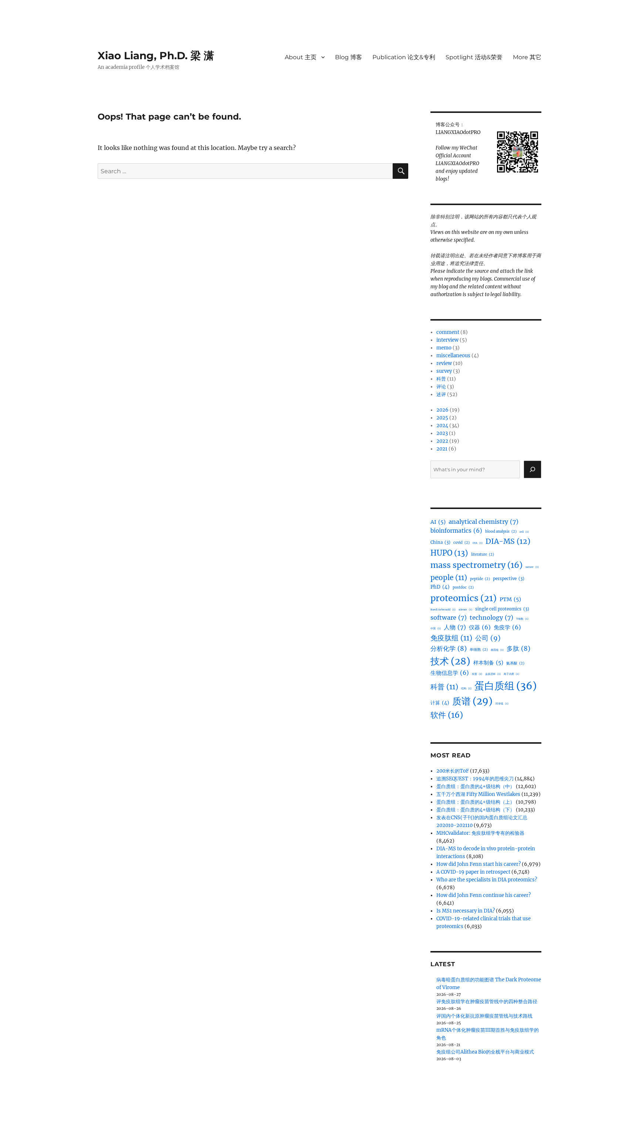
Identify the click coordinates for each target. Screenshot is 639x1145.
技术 (450, 661)
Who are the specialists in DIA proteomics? (486, 880)
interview (447, 340)
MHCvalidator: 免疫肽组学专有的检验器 (480, 833)
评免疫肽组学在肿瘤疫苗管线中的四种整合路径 (486, 1001)
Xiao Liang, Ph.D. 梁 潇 (156, 55)
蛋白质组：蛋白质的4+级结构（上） (475, 802)
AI (438, 522)
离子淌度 (511, 674)
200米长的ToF (452, 771)
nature (532, 567)
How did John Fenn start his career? (478, 864)
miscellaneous (453, 355)
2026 (442, 410)
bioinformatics (456, 530)
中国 (435, 628)
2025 (442, 418)
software (448, 617)
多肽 (518, 649)
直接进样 (493, 674)
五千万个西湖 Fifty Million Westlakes (478, 794)
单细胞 (479, 649)
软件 (446, 715)
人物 (455, 627)
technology (491, 617)
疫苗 (477, 674)
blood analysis (501, 531)
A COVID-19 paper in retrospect (473, 872)
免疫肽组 (451, 637)
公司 (488, 638)
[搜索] (532, 469)
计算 (439, 703)
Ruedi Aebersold (443, 609)
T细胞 (522, 618)
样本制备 (488, 662)
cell (524, 531)
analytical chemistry (483, 521)
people (448, 577)
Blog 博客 (348, 57)
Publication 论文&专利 (403, 57)
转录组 (502, 703)
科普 (441, 379)
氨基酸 (515, 663)
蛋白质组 (505, 686)
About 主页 (301, 57)
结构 (466, 688)
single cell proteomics (502, 609)
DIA (478, 543)
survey (444, 371)
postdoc (463, 587)
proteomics (463, 598)
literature (482, 554)
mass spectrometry (476, 565)
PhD (440, 587)
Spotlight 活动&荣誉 (474, 57)
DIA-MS (508, 541)
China (440, 542)
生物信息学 (449, 672)
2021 (441, 449)
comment (447, 332)
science (465, 609)
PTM (510, 599)
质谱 (472, 701)
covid (461, 542)
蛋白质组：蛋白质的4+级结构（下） (475, 810)
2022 (442, 441)
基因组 (497, 650)
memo (444, 348)
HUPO (449, 553)
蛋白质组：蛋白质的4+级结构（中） (475, 786)
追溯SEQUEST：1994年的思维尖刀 (475, 779)
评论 (441, 387)
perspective (508, 578)
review (444, 363)
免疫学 (507, 627)
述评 (441, 394)
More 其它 (527, 57)
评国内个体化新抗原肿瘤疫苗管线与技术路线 (484, 1016)
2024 (442, 425)
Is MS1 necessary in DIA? (465, 911)
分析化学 (448, 649)
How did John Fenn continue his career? (483, 895)
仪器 (480, 627)
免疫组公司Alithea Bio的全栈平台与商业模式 (485, 1052)
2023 (442, 433)
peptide (480, 579)
